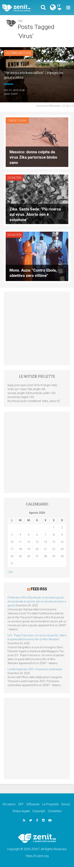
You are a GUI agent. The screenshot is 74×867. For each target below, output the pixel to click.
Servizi (65, 804)
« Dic (10, 571)
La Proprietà (50, 804)
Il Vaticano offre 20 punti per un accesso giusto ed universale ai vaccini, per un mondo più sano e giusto (37, 601)
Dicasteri (14, 177)
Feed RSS (39, 589)
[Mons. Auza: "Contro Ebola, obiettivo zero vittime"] (37, 256)
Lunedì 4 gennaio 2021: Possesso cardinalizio (35, 669)
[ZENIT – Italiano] (20, 7)
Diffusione (32, 804)
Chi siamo (9, 804)
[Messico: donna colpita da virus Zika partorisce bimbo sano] (37, 142)
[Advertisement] (37, 328)
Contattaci (55, 811)
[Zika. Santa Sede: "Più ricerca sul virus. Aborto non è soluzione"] (37, 199)
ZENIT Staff (11, 94)
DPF (21, 804)
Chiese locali (17, 120)
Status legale (21, 811)
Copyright (38, 811)
